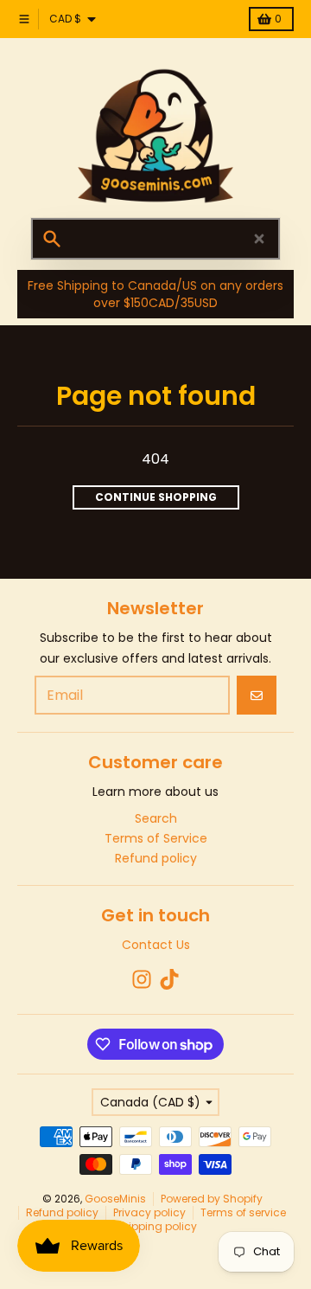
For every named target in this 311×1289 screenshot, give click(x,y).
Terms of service (243, 1212)
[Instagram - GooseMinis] (141, 979)
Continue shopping (156, 497)
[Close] (259, 239)
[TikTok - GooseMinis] (169, 979)
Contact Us (156, 944)
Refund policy (62, 1212)
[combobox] (155, 239)
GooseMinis (115, 1198)
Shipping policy (156, 1226)
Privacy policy (149, 1212)
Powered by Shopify (212, 1198)
